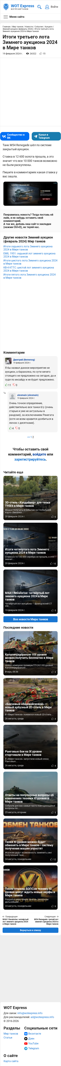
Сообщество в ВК (16, 136)
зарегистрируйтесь (30, 459)
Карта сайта (11, 1061)
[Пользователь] (8, 361)
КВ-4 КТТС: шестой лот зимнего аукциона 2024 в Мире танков (28, 269)
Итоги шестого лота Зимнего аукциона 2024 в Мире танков (30, 262)
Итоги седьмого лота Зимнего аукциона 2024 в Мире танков (28, 248)
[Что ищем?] (39, 7)
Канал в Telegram (44, 136)
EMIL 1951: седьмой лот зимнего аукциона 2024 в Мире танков (29, 255)
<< (28, 437)
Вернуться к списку (30, 930)
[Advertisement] (30, 968)
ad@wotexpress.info (42, 1017)
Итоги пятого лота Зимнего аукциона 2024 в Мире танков (29, 276)
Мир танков (11, 1033)
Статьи (8, 1037)
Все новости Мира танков (30, 619)
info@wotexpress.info (29, 1013)
